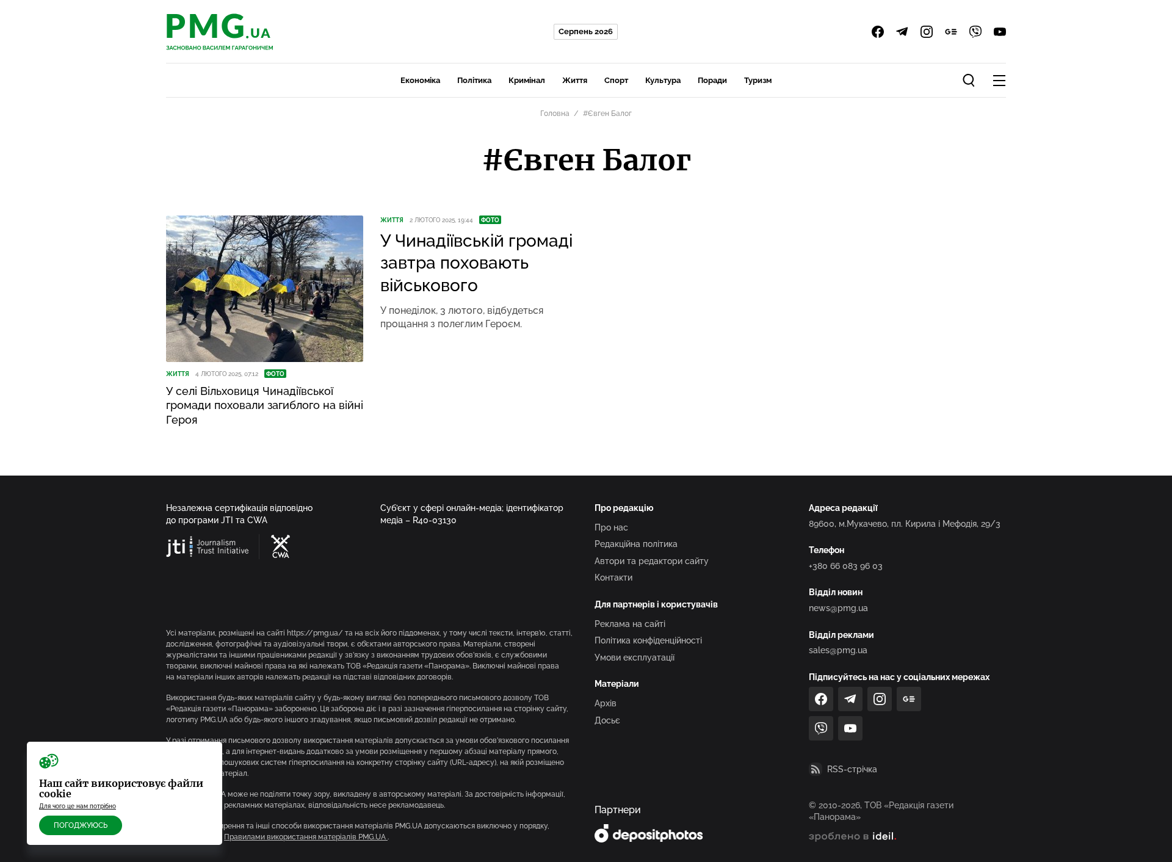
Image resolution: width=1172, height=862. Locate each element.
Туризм (758, 80)
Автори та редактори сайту (652, 561)
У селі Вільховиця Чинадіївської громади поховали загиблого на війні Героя (264, 405)
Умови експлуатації (635, 657)
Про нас (611, 527)
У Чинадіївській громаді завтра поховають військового (476, 263)
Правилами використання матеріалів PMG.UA (306, 837)
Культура (663, 80)
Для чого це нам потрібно (77, 806)
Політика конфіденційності (648, 640)
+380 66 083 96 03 (846, 566)
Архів (606, 703)
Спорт (616, 80)
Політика (474, 80)
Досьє (607, 720)
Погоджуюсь (80, 825)
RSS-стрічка (852, 769)
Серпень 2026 (586, 31)
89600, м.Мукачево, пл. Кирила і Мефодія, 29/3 (904, 524)
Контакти (613, 577)
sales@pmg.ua (838, 650)
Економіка (420, 80)
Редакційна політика (636, 544)
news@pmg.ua (838, 608)
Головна (555, 113)
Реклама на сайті (630, 624)
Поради (712, 80)
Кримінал (526, 80)
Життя (574, 80)
